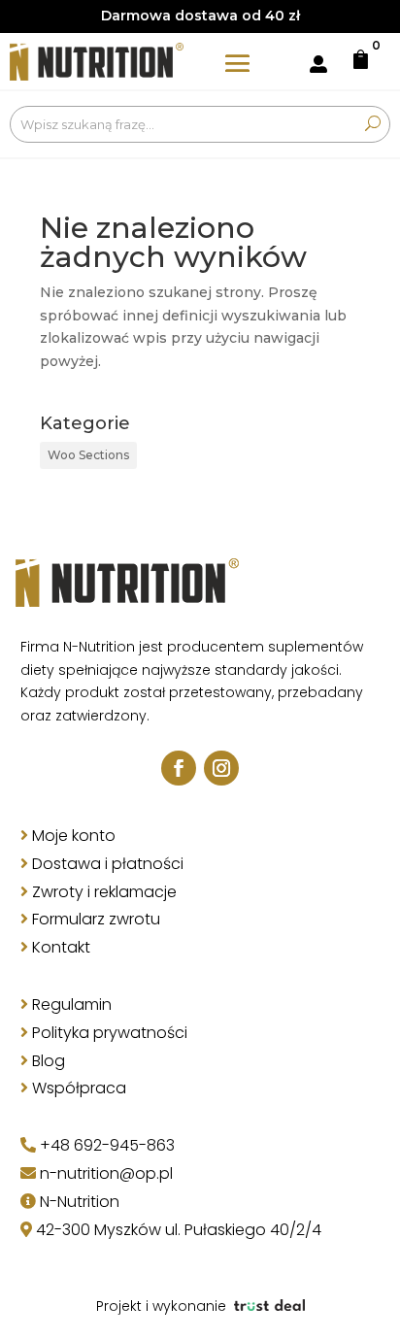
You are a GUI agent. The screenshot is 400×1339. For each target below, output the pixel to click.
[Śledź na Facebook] (178, 768)
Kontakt (61, 947)
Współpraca (79, 1088)
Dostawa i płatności (107, 864)
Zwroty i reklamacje (104, 892)
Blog (48, 1061)
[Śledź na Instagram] (221, 768)
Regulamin (72, 1004)
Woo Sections (88, 455)
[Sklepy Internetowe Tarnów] (269, 1306)
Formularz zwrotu (96, 919)
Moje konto (74, 835)
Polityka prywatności (109, 1032)
